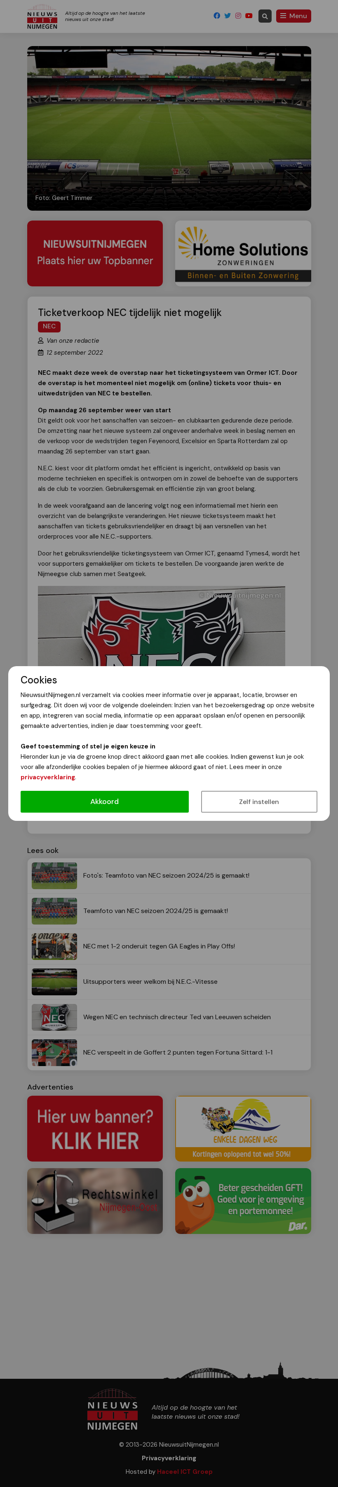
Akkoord (104, 801)
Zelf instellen (259, 801)
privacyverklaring (48, 777)
